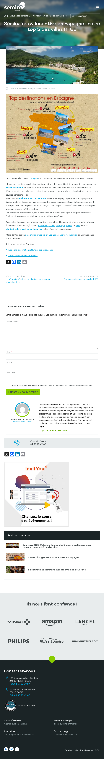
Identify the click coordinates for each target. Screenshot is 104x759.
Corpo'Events (15, 722)
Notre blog (65, 733)
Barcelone (43, 225)
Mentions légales (84, 750)
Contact (69, 750)
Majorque (60, 225)
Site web (11, 373)
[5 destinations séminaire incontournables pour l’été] (15, 569)
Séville (69, 225)
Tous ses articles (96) (56, 430)
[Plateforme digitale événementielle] (36, 493)
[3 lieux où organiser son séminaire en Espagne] (15, 557)
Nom (9, 352)
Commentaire (13, 322)
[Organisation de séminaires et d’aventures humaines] (14, 7)
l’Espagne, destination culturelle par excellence (30, 249)
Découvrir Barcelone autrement (23, 255)
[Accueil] (5, 16)
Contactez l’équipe (68, 234)
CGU (97, 750)
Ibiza (78, 225)
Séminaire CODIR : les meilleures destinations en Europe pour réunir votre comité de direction (57, 546)
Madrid (51, 225)
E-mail (10, 363)
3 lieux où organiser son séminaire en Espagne (53, 557)
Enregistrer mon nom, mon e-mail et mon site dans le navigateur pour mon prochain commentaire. (51, 385)
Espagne (34, 178)
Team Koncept (65, 722)
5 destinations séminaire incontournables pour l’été (57, 570)
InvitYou (19, 733)
